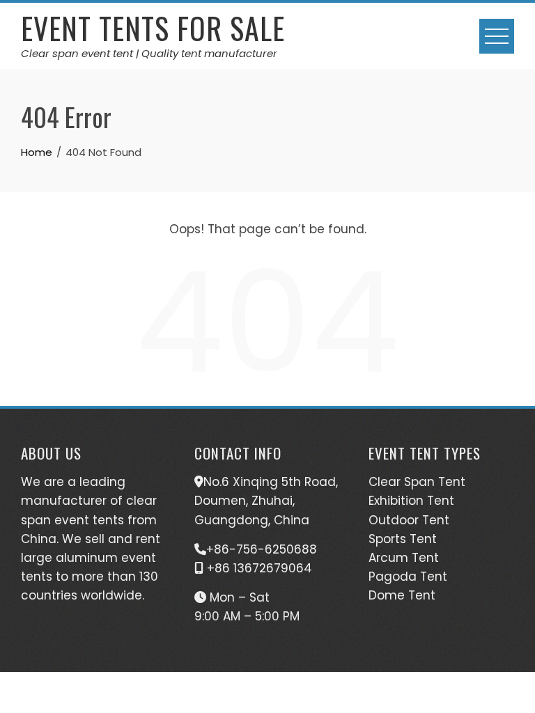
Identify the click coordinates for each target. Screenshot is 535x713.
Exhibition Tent (411, 500)
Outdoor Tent (409, 520)
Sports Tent (403, 539)
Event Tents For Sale (153, 27)
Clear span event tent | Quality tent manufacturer (149, 53)
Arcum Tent (404, 557)
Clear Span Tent (417, 481)
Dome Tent (402, 595)
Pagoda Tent (408, 576)
